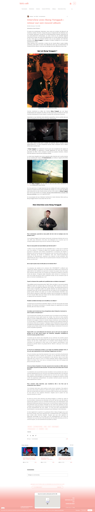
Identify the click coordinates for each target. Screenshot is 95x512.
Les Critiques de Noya (37, 426)
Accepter (89, 510)
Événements (31, 8)
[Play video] (47, 130)
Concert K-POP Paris (46, 8)
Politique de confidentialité (59, 510)
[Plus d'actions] (67, 16)
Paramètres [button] (78, 510)
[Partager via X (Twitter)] (30, 435)
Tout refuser (84, 510)
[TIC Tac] (70, 507)
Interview (38, 8)
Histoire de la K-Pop (62, 8)
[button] (70, 3)
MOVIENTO (41, 428)
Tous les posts (24, 8)
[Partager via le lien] (35, 435)
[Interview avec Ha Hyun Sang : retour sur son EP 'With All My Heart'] (65, 451)
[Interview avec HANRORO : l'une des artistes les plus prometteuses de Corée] (48, 451)
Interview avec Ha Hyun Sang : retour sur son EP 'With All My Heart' (65, 458)
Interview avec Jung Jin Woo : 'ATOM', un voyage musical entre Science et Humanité (29, 458)
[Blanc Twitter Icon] (67, 507)
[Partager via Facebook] (27, 435)
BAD (46, 428)
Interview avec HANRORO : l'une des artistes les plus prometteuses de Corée (47, 458)
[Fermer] (93, 510)
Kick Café (30, 426)
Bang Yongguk (55, 426)
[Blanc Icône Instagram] (66, 507)
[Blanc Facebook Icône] (72, 507)
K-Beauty (54, 8)
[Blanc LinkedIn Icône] (69, 507)
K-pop (45, 426)
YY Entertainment (31, 428)
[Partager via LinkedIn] (33, 435)
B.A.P (49, 426)
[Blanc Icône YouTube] (73, 507)
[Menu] (74, 3)
